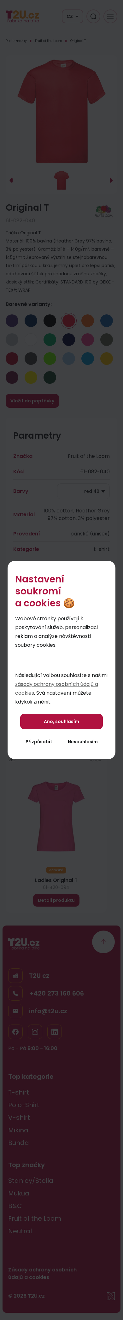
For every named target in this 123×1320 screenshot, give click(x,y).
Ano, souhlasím (61, 721)
